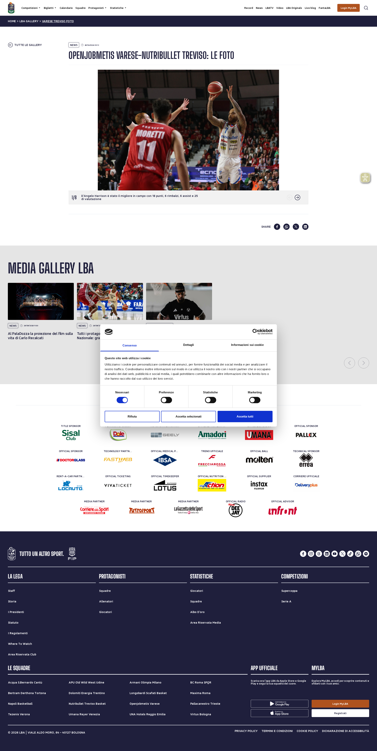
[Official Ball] (259, 460)
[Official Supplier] (259, 485)
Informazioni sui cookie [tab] (247, 344)
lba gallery (28, 21)
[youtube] (334, 554)
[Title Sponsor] (71, 435)
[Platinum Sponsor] (118, 435)
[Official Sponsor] (259, 435)
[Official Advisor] (282, 510)
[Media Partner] (94, 510)
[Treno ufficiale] (212, 460)
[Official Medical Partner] (165, 460)
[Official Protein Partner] (212, 435)
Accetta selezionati (188, 416)
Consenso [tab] (130, 345)
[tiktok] (350, 554)
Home (12, 21)
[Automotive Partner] (165, 435)
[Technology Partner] (118, 460)
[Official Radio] (235, 510)
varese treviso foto (58, 21)
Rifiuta (132, 416)
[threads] (319, 554)
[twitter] (296, 227)
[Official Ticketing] (118, 485)
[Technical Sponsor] (306, 460)
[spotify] (366, 554)
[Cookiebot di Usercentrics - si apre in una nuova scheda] (255, 332)
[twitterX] (342, 554)
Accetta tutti (245, 416)
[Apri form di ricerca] (366, 8)
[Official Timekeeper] (165, 485)
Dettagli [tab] (188, 344)
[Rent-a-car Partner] (71, 485)
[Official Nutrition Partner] (212, 485)
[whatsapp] (286, 227)
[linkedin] (305, 227)
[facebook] (277, 227)
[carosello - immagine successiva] (297, 197)
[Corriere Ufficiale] (306, 485)
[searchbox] (188, 5)
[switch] (166, 400)
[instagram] (311, 554)
